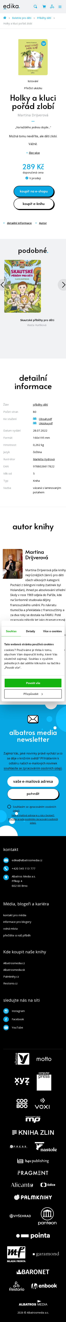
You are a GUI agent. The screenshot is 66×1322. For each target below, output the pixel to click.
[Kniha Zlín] (33, 1132)
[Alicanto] (22, 1185)
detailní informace (19, 223)
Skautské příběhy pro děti (37, 320)
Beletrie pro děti (21, 18)
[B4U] (33, 1161)
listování (33, 81)
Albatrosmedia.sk (14, 970)
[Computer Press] (44, 1081)
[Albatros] (22, 1058)
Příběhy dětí (44, 18)
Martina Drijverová (33, 115)
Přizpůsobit (30, 693)
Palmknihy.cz (11, 976)
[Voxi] (42, 1103)
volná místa (10, 928)
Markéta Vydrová (44, 459)
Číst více (34, 153)
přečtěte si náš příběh (17, 935)
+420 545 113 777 (23, 868)
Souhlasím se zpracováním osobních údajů (34, 809)
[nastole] (45, 1146)
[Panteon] (47, 1216)
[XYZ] (22, 1081)
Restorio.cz (10, 983)
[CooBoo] (22, 1103)
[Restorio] (17, 1286)
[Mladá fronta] (16, 1254)
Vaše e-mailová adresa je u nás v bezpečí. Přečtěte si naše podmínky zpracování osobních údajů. (33, 819)
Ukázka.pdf (46, 423)
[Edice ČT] (48, 1185)
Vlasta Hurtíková (36, 325)
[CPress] (18, 1146)
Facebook (18, 1019)
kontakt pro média (14, 915)
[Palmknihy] (33, 1197)
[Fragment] (33, 1173)
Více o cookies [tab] (52, 631)
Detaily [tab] (30, 631)
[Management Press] (33, 1119)
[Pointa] (33, 1236)
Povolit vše (33, 683)
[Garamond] (46, 1254)
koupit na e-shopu (34, 191)
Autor (43, 223)
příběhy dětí (40, 404)
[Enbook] (44, 1286)
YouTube (17, 1027)
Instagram (18, 1011)
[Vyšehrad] (20, 1216)
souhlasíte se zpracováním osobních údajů (33, 768)
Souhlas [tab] (11, 631)
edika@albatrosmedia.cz (27, 860)
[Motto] (44, 1058)
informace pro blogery (17, 922)
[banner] (11, 6)
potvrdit (33, 793)
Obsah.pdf (45, 419)
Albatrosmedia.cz (14, 963)
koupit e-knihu (34, 203)
